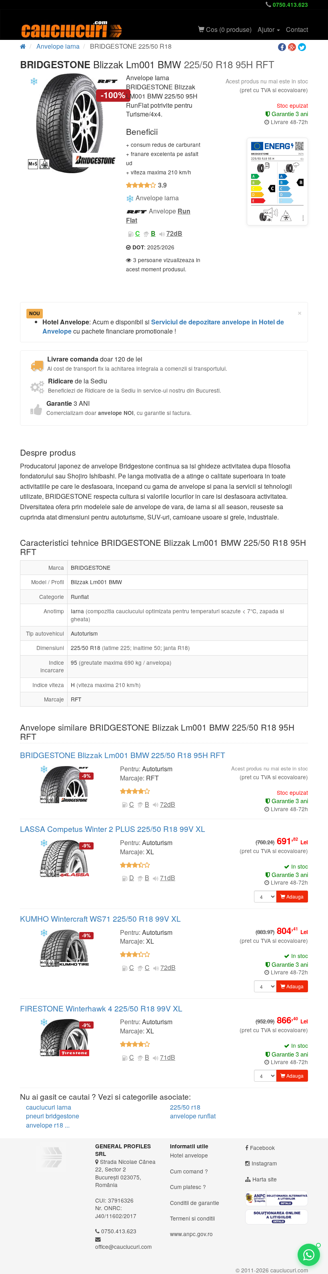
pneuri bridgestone (52, 1115)
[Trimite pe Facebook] (283, 47)
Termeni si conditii (192, 1218)
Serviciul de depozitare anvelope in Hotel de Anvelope (163, 326)
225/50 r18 (185, 1107)
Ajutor (267, 29)
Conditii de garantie (194, 1203)
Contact (297, 29)
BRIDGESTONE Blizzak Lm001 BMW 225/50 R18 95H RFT (122, 754)
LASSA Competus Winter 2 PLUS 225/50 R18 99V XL (112, 828)
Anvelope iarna (58, 46)
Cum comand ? (189, 1171)
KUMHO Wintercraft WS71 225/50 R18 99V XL (100, 918)
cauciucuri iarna (48, 1107)
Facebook (262, 1148)
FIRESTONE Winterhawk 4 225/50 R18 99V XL (101, 1008)
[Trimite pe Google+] (293, 47)
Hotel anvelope (189, 1155)
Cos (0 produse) (228, 29)
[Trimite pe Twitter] (303, 47)
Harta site (264, 1179)
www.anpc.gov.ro (191, 1234)
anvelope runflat (193, 1115)
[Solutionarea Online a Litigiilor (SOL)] (276, 1217)
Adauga (294, 896)
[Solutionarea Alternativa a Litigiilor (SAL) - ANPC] (276, 1198)
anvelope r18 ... (48, 1125)
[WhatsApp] (309, 1255)
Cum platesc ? (188, 1187)
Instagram (264, 1163)
